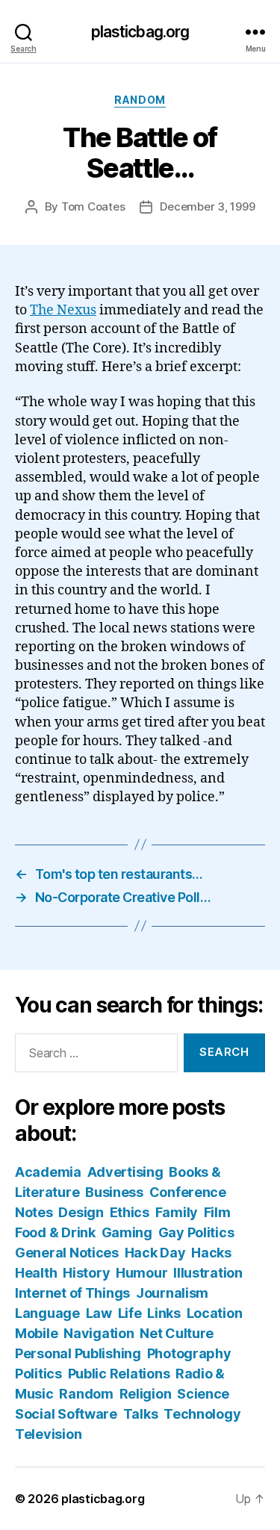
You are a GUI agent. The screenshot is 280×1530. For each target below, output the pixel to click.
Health (36, 1273)
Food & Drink (55, 1232)
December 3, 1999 (207, 206)
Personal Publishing (78, 1353)
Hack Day (155, 1252)
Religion (145, 1394)
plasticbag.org (140, 32)
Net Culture (177, 1333)
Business (114, 1192)
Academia (48, 1172)
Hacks (211, 1252)
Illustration (208, 1273)
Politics (38, 1373)
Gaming (127, 1232)
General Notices (67, 1252)
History (86, 1273)
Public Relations (119, 1373)
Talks (140, 1414)
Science (203, 1394)
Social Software (66, 1414)
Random (139, 99)
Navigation (98, 1333)
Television (48, 1434)
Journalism (172, 1293)
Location (215, 1313)
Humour (141, 1273)
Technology (202, 1414)
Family (176, 1212)
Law (99, 1313)
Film (217, 1212)
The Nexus (63, 310)
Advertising (125, 1172)
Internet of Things (72, 1293)
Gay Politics (196, 1232)
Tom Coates (93, 206)
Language (47, 1313)
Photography (189, 1353)
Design (80, 1212)
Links (164, 1313)
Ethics (129, 1212)
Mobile (36, 1333)
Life (130, 1313)
